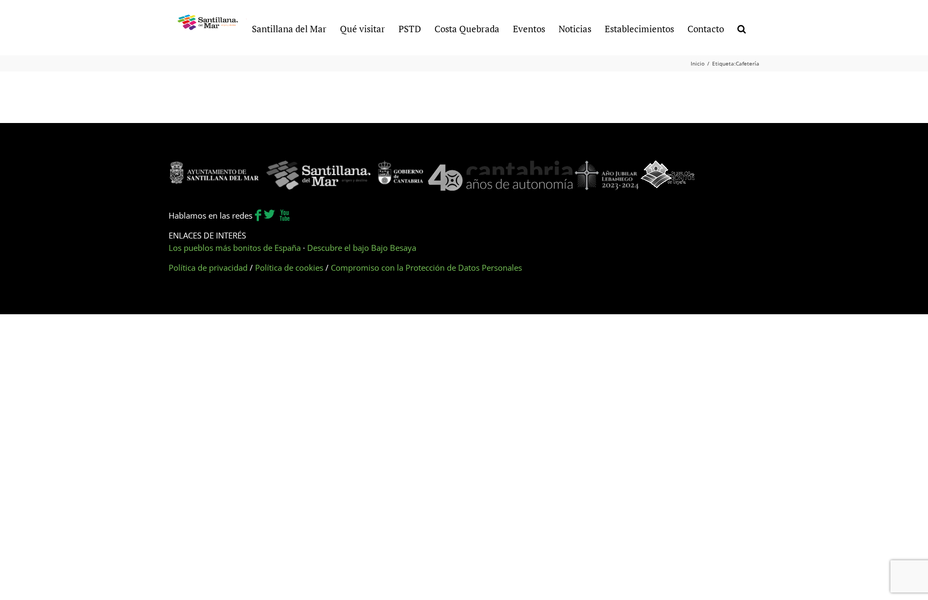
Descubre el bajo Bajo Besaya (361, 247)
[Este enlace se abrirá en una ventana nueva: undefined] (214, 166)
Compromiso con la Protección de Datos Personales (426, 267)
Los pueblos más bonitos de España (235, 247)
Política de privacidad (208, 267)
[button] (741, 27)
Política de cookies (289, 267)
